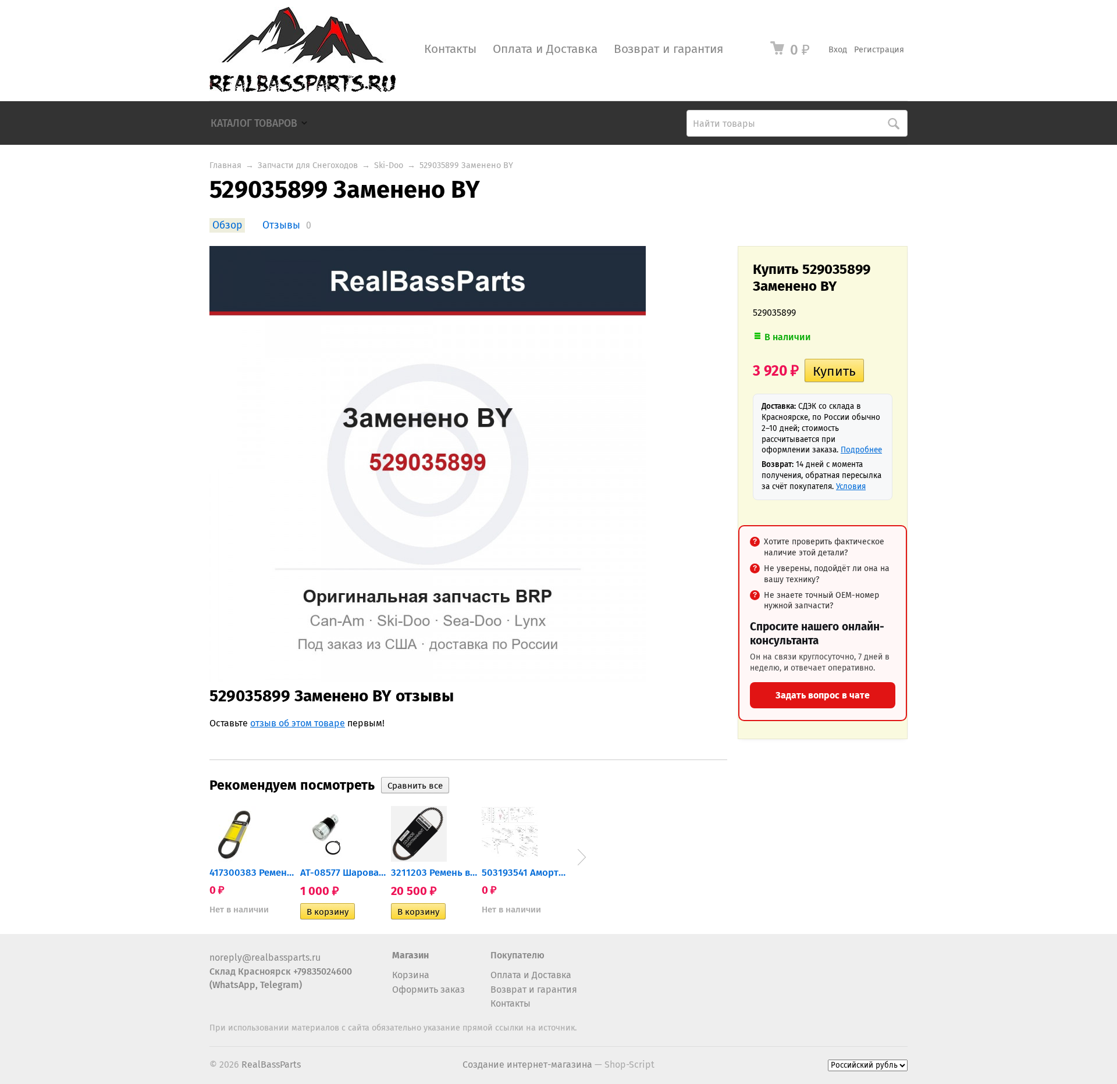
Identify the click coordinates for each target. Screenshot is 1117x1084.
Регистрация (879, 50)
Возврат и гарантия (668, 49)
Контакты (450, 49)
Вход (837, 50)
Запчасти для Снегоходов (308, 165)
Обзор (227, 225)
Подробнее (861, 450)
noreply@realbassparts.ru (265, 957)
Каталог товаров (254, 123)
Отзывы (281, 225)
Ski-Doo (388, 165)
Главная (225, 165)
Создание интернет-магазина (527, 1064)
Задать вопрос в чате (823, 695)
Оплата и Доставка (545, 49)
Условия (851, 486)
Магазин (410, 955)
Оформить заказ (428, 989)
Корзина (410, 974)
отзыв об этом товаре (297, 723)
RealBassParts (271, 1064)
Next (582, 857)
